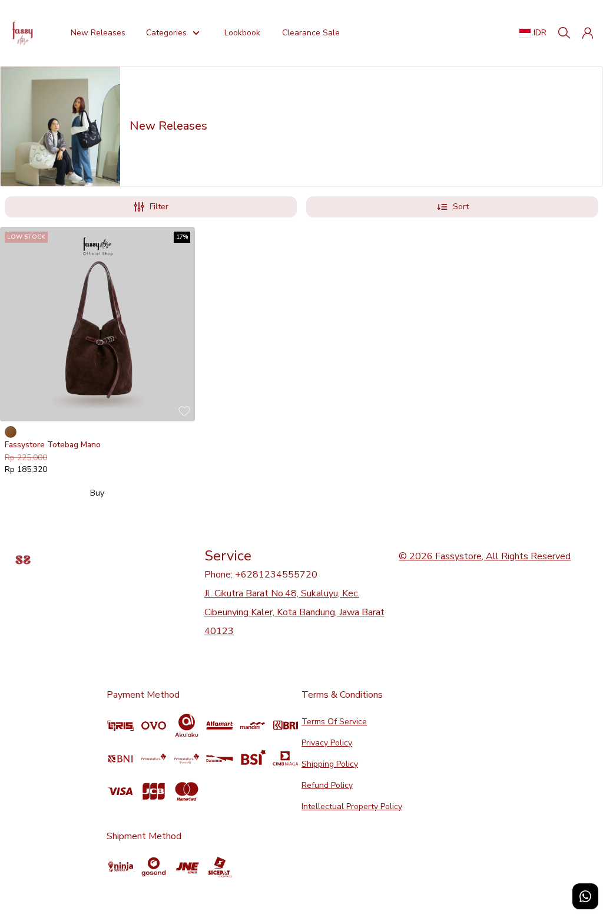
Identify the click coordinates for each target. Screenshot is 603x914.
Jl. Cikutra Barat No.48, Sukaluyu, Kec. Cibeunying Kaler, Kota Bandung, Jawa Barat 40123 (294, 612)
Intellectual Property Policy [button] (352, 806)
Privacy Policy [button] (327, 742)
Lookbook (242, 32)
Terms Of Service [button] (334, 721)
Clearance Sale (310, 32)
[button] (587, 33)
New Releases (97, 32)
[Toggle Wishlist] (184, 410)
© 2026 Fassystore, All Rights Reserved (485, 556)
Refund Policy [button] (327, 785)
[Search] (564, 33)
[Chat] (585, 896)
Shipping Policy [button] (330, 764)
